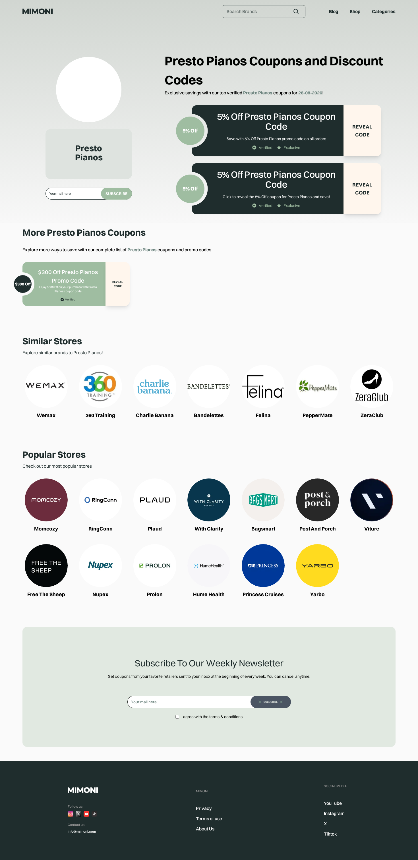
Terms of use (209, 818)
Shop (355, 11)
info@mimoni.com (82, 831)
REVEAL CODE (362, 130)
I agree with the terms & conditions (212, 716)
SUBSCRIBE (116, 193)
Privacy (204, 808)
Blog (333, 11)
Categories (384, 11)
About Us (205, 829)
